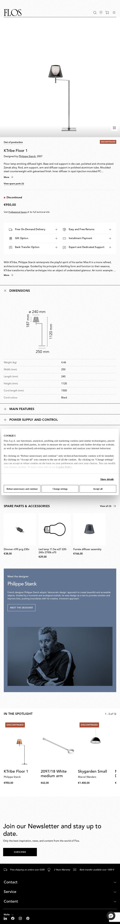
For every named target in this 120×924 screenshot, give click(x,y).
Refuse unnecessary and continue (22, 489)
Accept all (97, 489)
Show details (107, 479)
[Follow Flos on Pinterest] (27, 918)
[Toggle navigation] (114, 12)
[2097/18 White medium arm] (58, 744)
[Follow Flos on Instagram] (20, 918)
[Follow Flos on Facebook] (13, 918)
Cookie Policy (64, 467)
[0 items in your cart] (107, 12)
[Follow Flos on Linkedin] (6, 918)
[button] (95, 13)
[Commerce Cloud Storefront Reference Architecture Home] (13, 12)
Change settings (60, 489)
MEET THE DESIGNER (21, 608)
